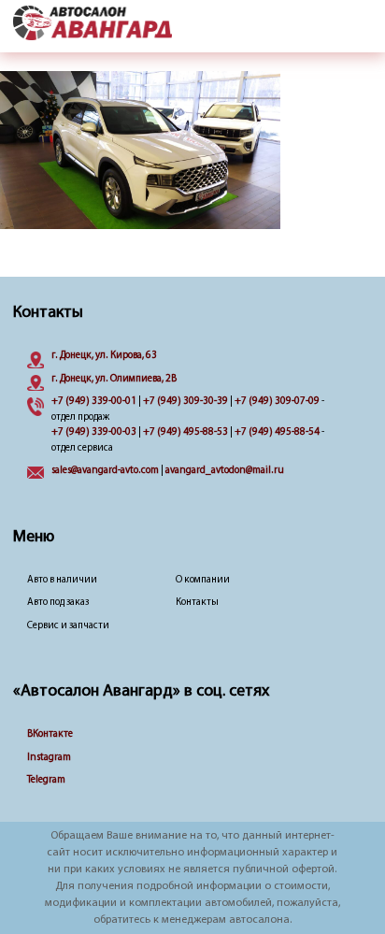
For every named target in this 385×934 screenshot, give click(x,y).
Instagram (49, 758)
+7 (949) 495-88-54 (277, 432)
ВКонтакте (50, 734)
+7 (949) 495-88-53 (185, 432)
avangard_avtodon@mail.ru (224, 471)
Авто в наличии (62, 580)
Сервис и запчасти (68, 626)
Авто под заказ (58, 602)
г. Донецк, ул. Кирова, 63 (104, 356)
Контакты (197, 602)
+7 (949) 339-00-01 (93, 401)
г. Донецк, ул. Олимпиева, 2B (114, 379)
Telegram (46, 780)
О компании (203, 580)
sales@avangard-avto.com (105, 471)
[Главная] (92, 24)
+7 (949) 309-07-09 (277, 401)
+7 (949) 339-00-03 (93, 432)
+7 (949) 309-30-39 (185, 401)
